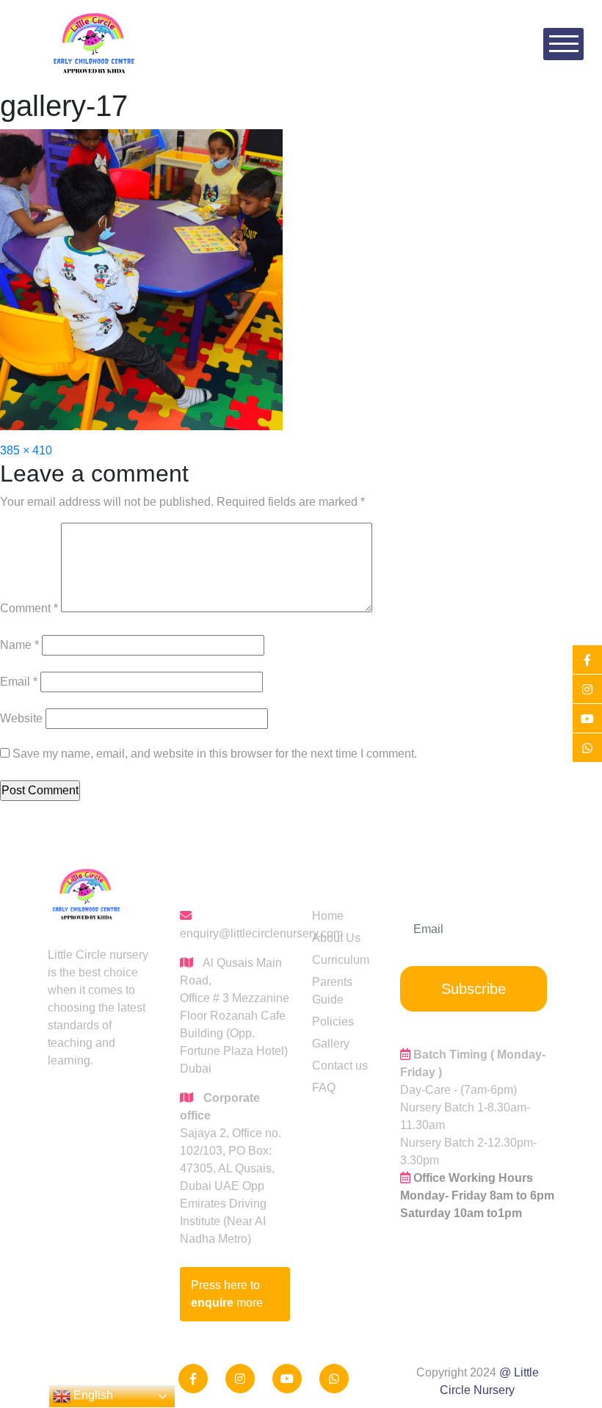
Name (19, 645)
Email (18, 681)
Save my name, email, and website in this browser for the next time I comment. (214, 753)
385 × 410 (26, 450)
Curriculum (340, 960)
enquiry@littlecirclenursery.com (235, 933)
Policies (333, 1021)
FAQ (324, 1087)
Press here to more (227, 1294)
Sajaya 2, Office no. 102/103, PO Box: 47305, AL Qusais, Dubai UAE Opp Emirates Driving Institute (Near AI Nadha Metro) (230, 1168)
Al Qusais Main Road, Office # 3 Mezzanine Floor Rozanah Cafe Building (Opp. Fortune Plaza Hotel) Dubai (234, 1016)
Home (328, 916)
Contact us (340, 1065)
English (91, 1395)
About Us (336, 938)
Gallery (330, 1043)
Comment (29, 608)
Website (21, 718)
